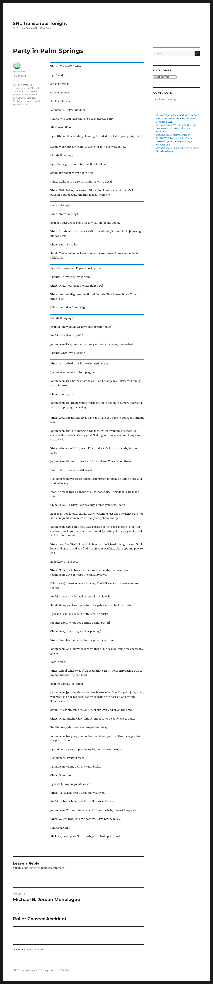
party (15, 98)
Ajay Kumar (19, 71)
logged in (34, 867)
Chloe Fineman (21, 84)
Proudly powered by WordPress (56, 970)
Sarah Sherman (21, 101)
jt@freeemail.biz (35, 949)
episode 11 (28, 88)
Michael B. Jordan (22, 94)
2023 (15, 80)
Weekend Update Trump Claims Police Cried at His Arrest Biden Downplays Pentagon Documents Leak (177, 118)
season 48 (35, 101)
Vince (24, 104)
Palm (35, 94)
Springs (17, 104)
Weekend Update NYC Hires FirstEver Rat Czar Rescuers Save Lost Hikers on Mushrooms (176, 128)
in (23, 91)
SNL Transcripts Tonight (40, 23)
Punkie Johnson (27, 98)
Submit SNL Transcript (164, 99)
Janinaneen (31, 91)
